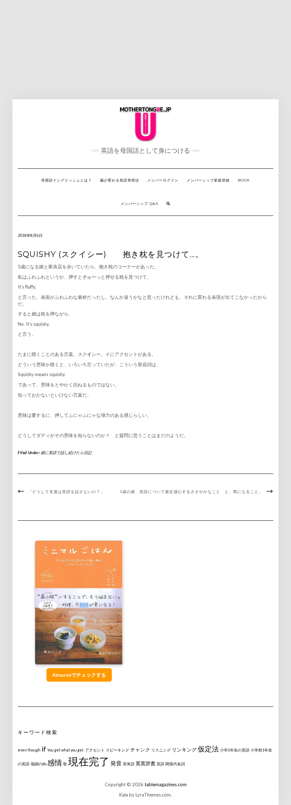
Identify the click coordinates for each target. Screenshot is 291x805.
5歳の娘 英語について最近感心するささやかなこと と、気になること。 (191, 491)
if (44, 749)
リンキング (184, 750)
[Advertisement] (145, 49)
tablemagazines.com (165, 784)
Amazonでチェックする (79, 675)
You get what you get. (65, 750)
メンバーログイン (163, 180)
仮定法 (208, 749)
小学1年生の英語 (234, 750)
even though (29, 750)
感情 (54, 762)
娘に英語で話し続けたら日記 (66, 452)
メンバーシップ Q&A (139, 203)
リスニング (161, 750)
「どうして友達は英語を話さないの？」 (66, 491)
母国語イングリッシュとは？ (66, 180)
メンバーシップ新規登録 (208, 180)
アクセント (95, 750)
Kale (123, 795)
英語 (160, 763)
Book (244, 180)
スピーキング (117, 750)
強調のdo (38, 763)
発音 (116, 763)
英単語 (128, 763)
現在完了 (88, 761)
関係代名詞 (175, 763)
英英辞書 (145, 763)
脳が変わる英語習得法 (119, 180)
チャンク (140, 750)
